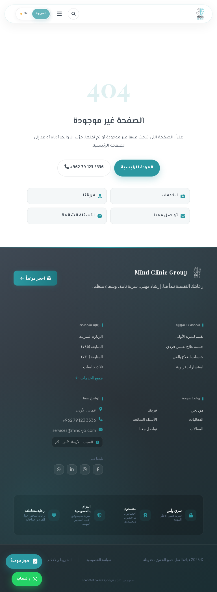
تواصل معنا (166, 216)
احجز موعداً (35, 277)
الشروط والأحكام (59, 560)
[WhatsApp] (59, 469)
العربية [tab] (41, 13)
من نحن (197, 409)
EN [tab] (26, 13)
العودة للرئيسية (137, 168)
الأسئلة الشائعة (78, 216)
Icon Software (102, 580)
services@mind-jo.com (74, 430)
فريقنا (89, 195)
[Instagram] (85, 469)
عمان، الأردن (86, 409)
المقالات (196, 428)
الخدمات (170, 195)
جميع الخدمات (92, 377)
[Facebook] (98, 469)
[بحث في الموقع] (73, 13)
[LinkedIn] (72, 469)
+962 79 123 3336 (86, 168)
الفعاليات (196, 419)
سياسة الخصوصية (98, 560)
